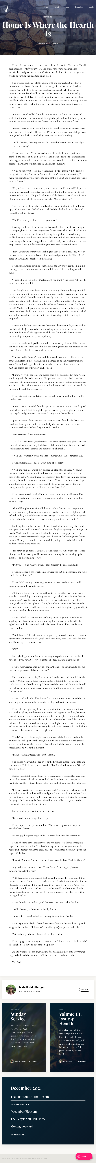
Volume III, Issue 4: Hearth (70, 1018)
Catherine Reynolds (20, 1061)
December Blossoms (24, 1111)
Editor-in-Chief (67, 1061)
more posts (26, 991)
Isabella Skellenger (32, 987)
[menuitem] (46, 7)
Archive (91, 7)
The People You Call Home (28, 1119)
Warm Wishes (20, 1104)
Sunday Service (18, 1016)
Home (46, 7)
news (61, 1009)
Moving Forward (22, 1126)
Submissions (79, 7)
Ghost (45, 1158)
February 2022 (15, 1009)
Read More (84, 990)
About (57, 7)
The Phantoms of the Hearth (30, 1097)
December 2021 (47, 17)
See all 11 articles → (18, 1134)
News (67, 7)
